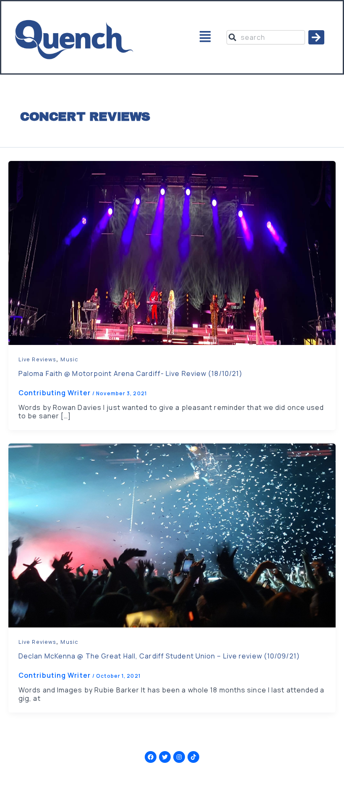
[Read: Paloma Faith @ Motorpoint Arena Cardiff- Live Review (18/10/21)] (172, 252)
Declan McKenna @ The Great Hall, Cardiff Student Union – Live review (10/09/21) (159, 656)
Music (69, 359)
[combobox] (266, 37)
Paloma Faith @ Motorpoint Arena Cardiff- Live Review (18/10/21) (130, 373)
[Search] (316, 37)
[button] (205, 37)
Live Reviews (37, 359)
